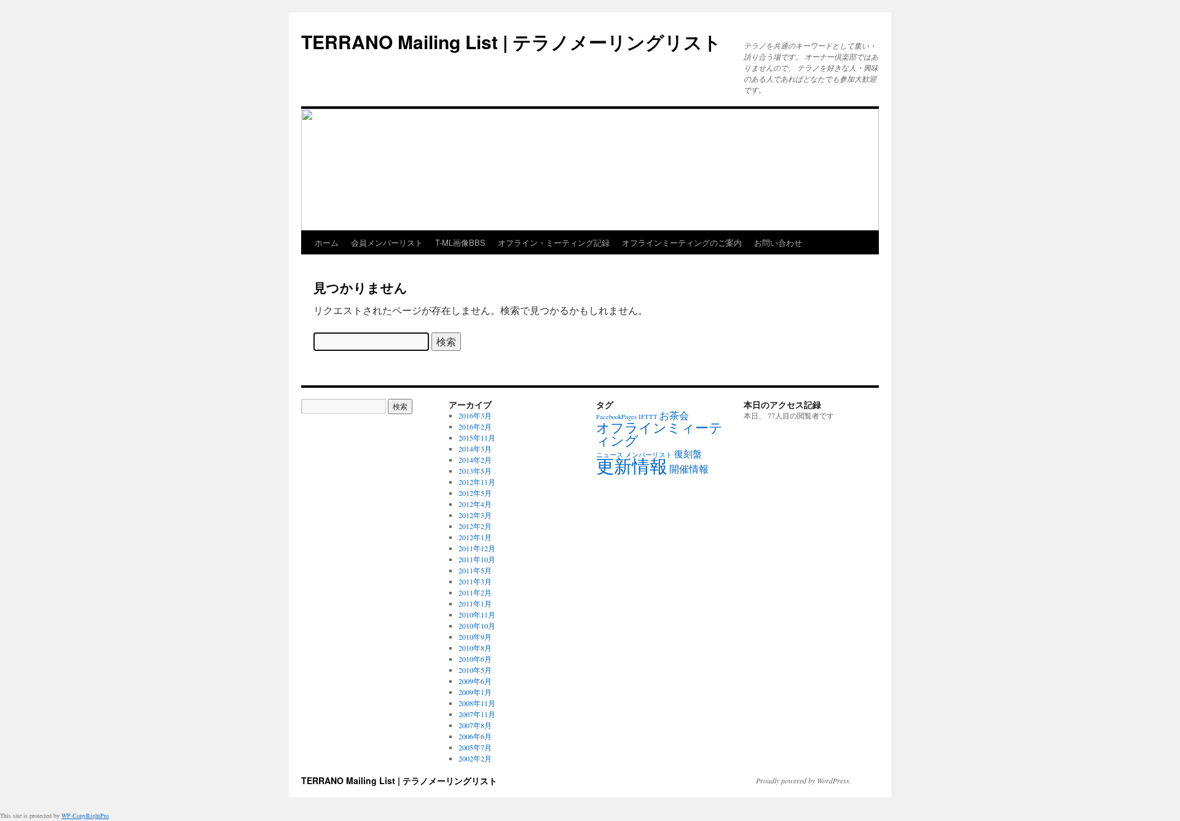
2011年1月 (475, 603)
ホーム (327, 242)
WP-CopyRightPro (85, 815)
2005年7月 (475, 747)
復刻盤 (688, 453)
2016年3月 (475, 415)
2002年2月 (475, 758)
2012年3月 (475, 515)
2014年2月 (475, 460)
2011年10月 (476, 559)
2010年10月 (476, 625)
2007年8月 (475, 725)
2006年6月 (475, 736)
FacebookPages (616, 416)
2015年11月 (476, 437)
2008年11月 (476, 703)
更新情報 (631, 465)
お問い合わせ (778, 242)
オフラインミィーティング (659, 433)
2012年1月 (475, 537)
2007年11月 (476, 714)
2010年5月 (475, 670)
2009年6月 (475, 681)
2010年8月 (475, 648)
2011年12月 (476, 548)
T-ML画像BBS (460, 242)
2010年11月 (476, 614)
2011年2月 (475, 592)
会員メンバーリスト (387, 242)
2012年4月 (475, 504)
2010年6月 (475, 659)
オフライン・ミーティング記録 (554, 242)
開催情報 (689, 469)
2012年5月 (475, 493)
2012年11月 (476, 482)
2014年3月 (475, 449)
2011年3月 (475, 581)
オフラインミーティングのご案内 (682, 242)
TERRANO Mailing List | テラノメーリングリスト (511, 41)
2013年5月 (475, 471)
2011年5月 (475, 570)
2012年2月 (475, 526)
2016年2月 (475, 426)
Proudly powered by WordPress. (803, 780)
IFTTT (648, 416)
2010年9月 (475, 637)
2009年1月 (475, 692)
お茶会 (674, 415)
